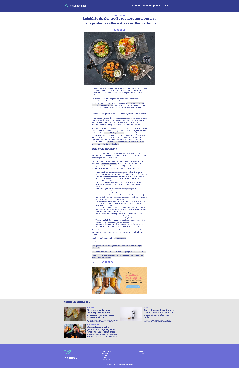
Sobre (141, 351)
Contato (142, 353)
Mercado (145, 6)
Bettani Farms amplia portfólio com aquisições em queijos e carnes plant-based (101, 329)
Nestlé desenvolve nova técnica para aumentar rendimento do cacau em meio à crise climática (102, 313)
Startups (152, 6)
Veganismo (165, 6)
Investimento (136, 6)
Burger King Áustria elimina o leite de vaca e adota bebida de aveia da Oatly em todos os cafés (159, 313)
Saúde (158, 6)
